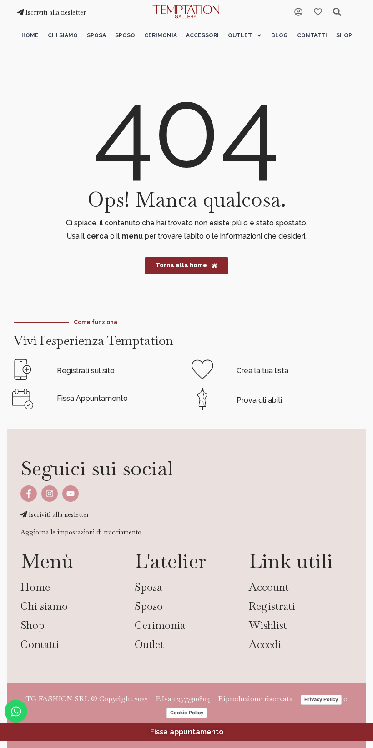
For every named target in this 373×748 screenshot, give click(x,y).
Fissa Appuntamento (92, 398)
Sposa (96, 35)
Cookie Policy (186, 712)
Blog (279, 35)
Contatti (312, 35)
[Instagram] (49, 493)
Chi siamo (63, 35)
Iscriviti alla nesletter (55, 12)
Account (269, 587)
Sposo (125, 35)
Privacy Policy (321, 699)
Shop (344, 35)
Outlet (240, 35)
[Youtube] (70, 493)
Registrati (272, 606)
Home (30, 35)
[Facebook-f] (28, 493)
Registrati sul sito (86, 370)
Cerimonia (160, 35)
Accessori (202, 35)
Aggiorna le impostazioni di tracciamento (80, 532)
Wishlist (268, 625)
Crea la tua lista (262, 370)
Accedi (265, 644)
